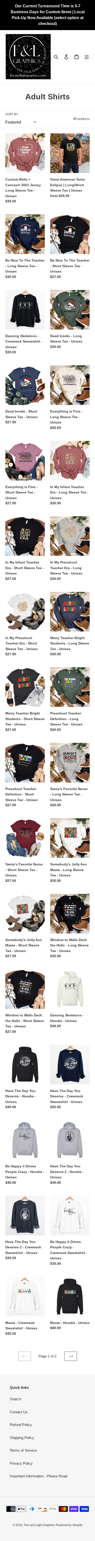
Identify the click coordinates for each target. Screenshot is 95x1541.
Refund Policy (21, 1425)
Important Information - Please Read (38, 1476)
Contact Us (19, 1412)
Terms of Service (23, 1450)
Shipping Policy (22, 1438)
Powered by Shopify (69, 1525)
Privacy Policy (21, 1463)
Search (15, 1399)
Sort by (11, 114)
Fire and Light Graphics (39, 1525)
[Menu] (87, 56)
